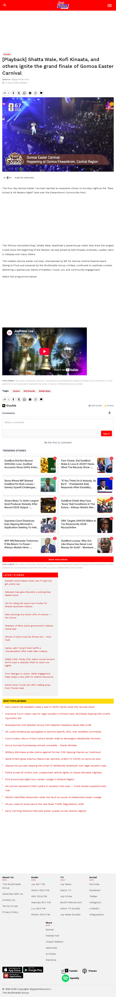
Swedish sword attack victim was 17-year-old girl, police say (28, 584)
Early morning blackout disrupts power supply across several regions (45, 810)
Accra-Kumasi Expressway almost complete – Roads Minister (41, 745)
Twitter (93, 896)
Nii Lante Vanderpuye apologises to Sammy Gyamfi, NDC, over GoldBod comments (53, 731)
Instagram (95, 902)
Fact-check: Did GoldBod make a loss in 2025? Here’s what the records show (49, 706)
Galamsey (51, 947)
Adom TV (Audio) (70, 908)
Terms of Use (10, 906)
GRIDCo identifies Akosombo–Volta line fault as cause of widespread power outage (53, 797)
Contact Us (8, 900)
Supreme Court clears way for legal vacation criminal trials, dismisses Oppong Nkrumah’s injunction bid (57, 716)
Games (50, 929)
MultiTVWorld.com (71, 902)
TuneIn (72, 970)
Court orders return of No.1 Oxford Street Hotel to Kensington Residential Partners (53, 738)
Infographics (96, 914)
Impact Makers (54, 941)
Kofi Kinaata (29, 391)
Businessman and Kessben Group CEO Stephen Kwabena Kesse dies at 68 (48, 725)
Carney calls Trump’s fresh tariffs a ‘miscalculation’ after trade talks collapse (26, 651)
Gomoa (16, 391)
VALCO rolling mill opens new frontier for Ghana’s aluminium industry (26, 606)
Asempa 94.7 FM (41, 902)
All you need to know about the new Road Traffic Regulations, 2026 (44, 804)
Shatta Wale (44, 391)
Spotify (74, 978)
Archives (51, 953)
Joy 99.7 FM (38, 884)
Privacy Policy (10, 912)
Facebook (94, 890)
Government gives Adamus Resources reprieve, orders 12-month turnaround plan (53, 758)
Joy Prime (66, 896)
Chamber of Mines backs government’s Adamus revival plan (29, 628)
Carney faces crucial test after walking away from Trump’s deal (27, 688)
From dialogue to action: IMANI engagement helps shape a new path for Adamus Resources (29, 676)
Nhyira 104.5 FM (40, 914)
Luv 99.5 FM (38, 908)
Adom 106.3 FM (40, 890)
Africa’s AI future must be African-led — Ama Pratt (28, 640)
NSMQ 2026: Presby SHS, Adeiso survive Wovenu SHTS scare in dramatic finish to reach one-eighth (30, 664)
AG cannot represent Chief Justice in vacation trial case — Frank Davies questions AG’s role (55, 788)
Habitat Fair (52, 935)
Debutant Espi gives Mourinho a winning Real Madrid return (28, 595)
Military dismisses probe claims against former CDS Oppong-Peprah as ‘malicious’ (53, 752)
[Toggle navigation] (110, 6)
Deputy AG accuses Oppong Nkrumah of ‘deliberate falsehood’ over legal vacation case (55, 765)
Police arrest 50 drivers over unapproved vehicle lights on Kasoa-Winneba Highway (53, 772)
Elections (51, 959)
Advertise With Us (12, 893)
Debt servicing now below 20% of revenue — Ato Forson (28, 617)
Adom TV (65, 890)
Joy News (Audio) (70, 914)
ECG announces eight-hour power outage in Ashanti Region (39, 779)
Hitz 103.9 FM (39, 896)
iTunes (92, 970)
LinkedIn (94, 908)
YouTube (94, 884)
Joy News (65, 884)
